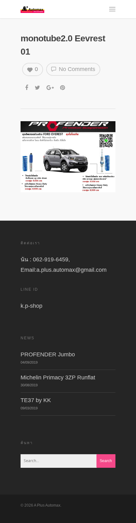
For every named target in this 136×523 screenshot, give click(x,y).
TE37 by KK (36, 400)
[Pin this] (63, 85)
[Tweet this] (38, 85)
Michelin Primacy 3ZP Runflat (58, 377)
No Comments (76, 69)
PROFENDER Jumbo (48, 354)
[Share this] (27, 85)
